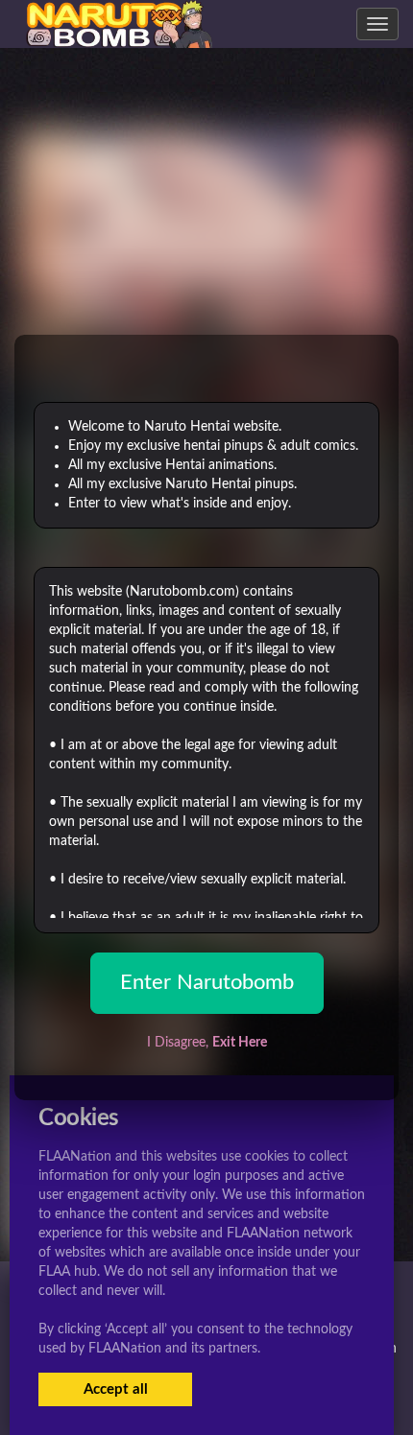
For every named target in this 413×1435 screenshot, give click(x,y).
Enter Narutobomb (207, 982)
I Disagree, (207, 1042)
